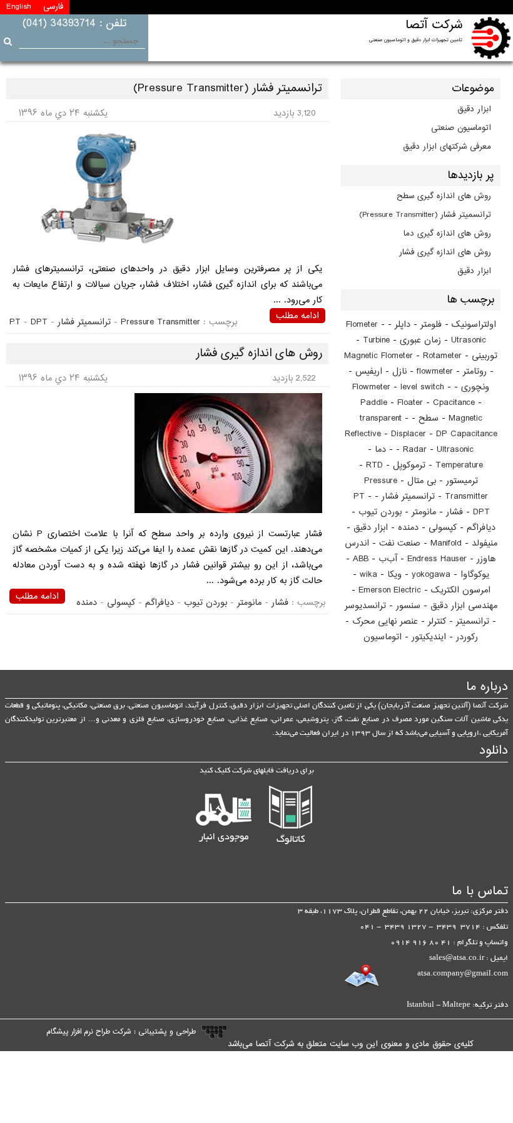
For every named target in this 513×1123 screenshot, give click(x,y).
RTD (374, 465)
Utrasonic (468, 340)
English (18, 7)
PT (359, 496)
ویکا (394, 574)
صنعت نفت (399, 543)
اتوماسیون (382, 637)
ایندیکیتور (429, 637)
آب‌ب (387, 559)
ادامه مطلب (297, 315)
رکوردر (467, 637)
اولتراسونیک (474, 324)
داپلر (402, 324)
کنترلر (437, 621)
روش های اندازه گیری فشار (445, 252)
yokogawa (431, 574)
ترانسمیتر (472, 621)
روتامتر (475, 371)
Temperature (459, 465)
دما (380, 449)
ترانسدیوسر (365, 606)
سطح (429, 418)
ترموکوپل (409, 465)
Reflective (363, 434)
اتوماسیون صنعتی (461, 128)
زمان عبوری (420, 340)
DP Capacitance (466, 434)
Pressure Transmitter (160, 322)
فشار (454, 512)
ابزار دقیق (474, 109)
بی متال (421, 481)
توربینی (484, 356)
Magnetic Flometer (378, 356)
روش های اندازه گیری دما (447, 234)
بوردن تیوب (380, 512)
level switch (422, 387)
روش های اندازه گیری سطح (444, 196)
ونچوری (475, 387)
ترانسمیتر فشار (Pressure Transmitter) (425, 215)
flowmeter (435, 371)
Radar (415, 449)
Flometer (362, 324)
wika (368, 574)
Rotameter (442, 356)
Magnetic (465, 418)
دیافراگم (481, 528)
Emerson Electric (389, 590)
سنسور (408, 606)
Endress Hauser (437, 559)
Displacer (408, 434)
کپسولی (443, 528)
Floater (410, 403)
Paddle (373, 403)
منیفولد (484, 543)
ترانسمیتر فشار (408, 496)
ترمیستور (462, 481)
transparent (381, 418)
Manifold (446, 543)
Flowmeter (371, 387)
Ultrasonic (455, 449)
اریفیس (368, 371)
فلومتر (431, 324)
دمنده (408, 528)
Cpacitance (454, 403)
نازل (399, 371)
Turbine (376, 340)
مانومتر (424, 512)
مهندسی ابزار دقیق (463, 606)
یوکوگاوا (474, 574)
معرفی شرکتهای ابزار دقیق (447, 147)
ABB (360, 559)
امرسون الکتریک (460, 590)
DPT (481, 512)
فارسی (53, 7)
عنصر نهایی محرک (385, 621)
